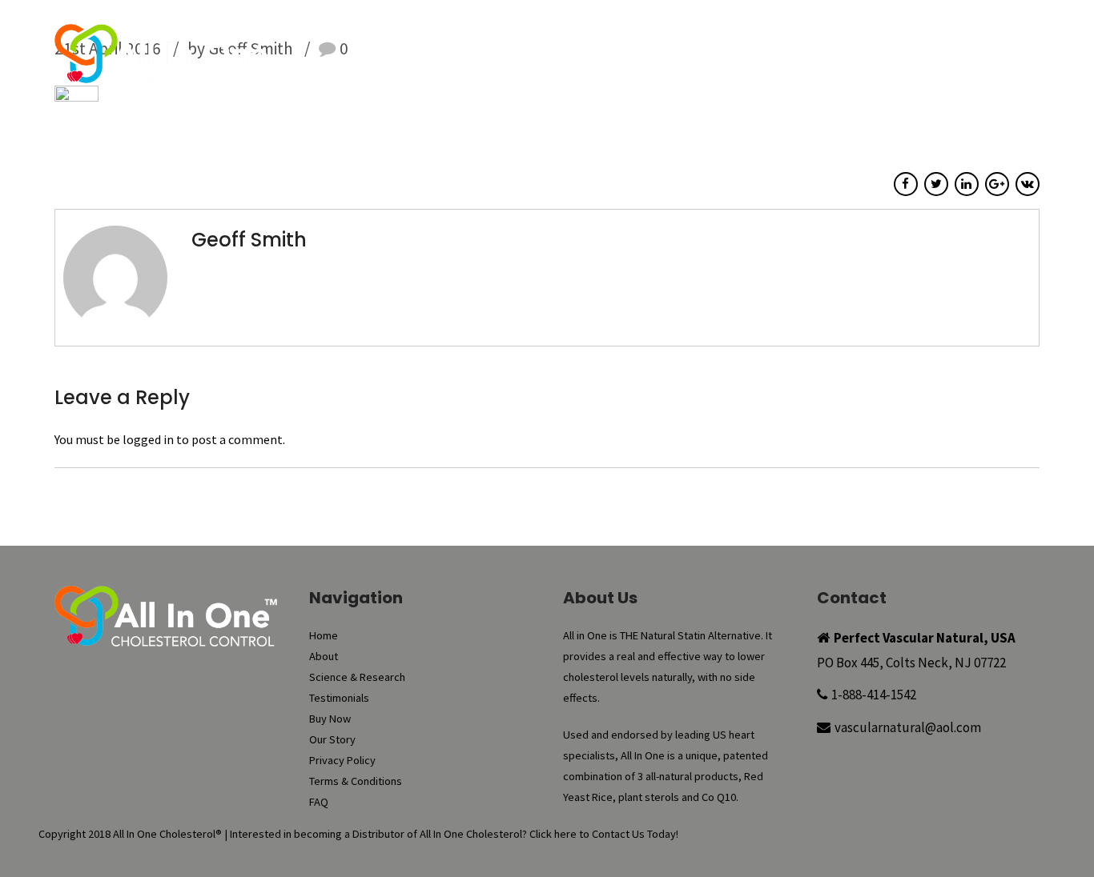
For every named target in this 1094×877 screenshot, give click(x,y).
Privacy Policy (342, 760)
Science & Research (542, 57)
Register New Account (967, 23)
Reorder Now (690, 23)
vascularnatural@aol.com (908, 727)
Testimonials (669, 57)
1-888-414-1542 (873, 694)
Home (368, 57)
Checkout (859, 23)
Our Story (855, 57)
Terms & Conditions (355, 781)
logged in (148, 439)
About (434, 57)
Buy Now (612, 23)
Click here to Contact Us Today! (603, 834)
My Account (779, 23)
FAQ (930, 57)
